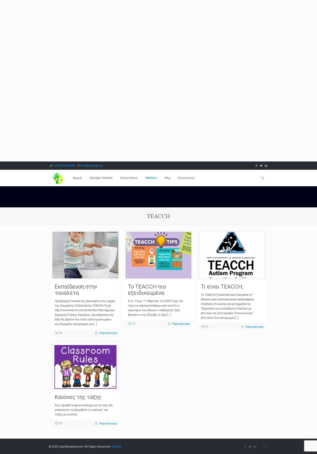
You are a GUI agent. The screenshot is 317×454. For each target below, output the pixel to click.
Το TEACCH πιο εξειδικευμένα (147, 289)
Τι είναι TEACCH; (222, 286)
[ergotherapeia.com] (58, 178)
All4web (116, 446)
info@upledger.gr (92, 165)
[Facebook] (256, 165)
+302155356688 (64, 165)
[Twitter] (261, 165)
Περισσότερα (108, 333)
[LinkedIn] (266, 165)
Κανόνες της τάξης (78, 397)
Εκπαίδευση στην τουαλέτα (76, 289)
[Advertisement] (110, 25)
